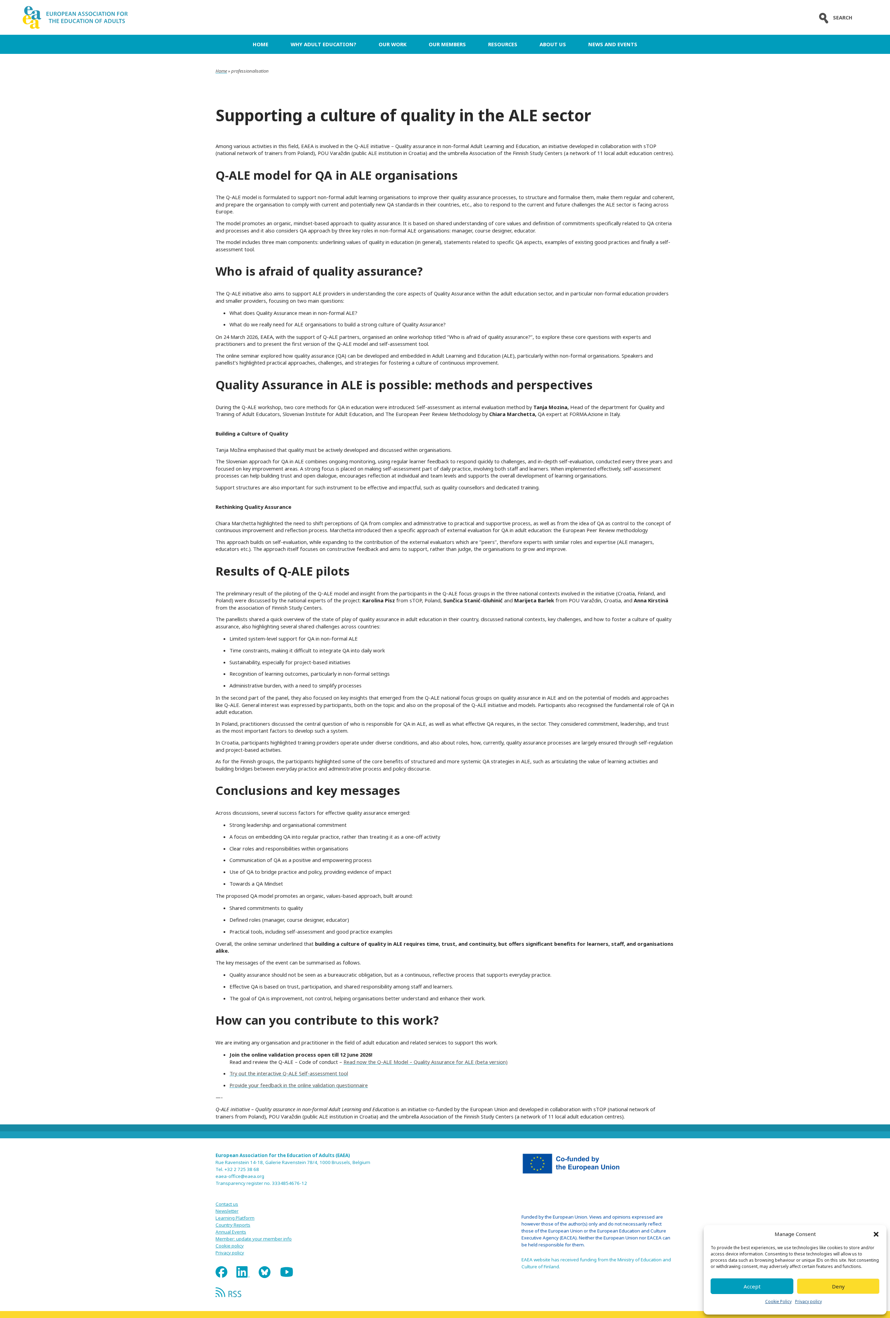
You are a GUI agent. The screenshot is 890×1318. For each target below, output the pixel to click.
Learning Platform (235, 1218)
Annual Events (231, 1232)
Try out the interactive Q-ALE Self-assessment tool (288, 1073)
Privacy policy (808, 1301)
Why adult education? (323, 44)
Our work (392, 44)
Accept (752, 1286)
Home (260, 44)
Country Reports (233, 1225)
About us (553, 44)
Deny (838, 1286)
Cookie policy (230, 1246)
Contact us (227, 1204)
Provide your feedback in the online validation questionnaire (298, 1085)
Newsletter (227, 1211)
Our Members (447, 44)
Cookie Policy (778, 1301)
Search (842, 17)
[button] (876, 1234)
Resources (502, 44)
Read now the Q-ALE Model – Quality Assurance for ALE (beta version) (425, 1061)
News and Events (612, 44)
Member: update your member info (254, 1239)
